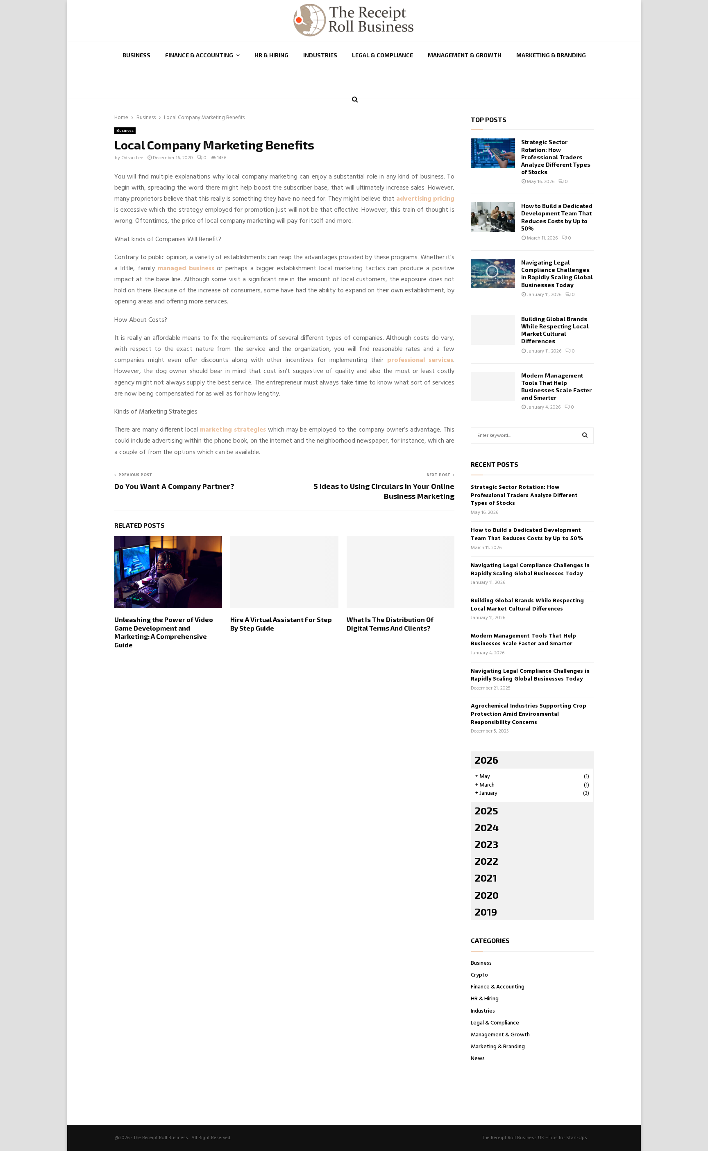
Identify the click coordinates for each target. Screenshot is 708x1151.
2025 (486, 810)
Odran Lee (132, 158)
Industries (320, 55)
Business (136, 55)
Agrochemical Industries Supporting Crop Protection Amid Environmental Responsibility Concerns (528, 714)
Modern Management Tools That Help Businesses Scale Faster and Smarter (556, 386)
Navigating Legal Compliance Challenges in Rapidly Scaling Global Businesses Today (557, 273)
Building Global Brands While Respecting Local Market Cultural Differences (555, 330)
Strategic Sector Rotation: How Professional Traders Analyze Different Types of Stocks (555, 156)
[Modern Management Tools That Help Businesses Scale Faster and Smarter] (493, 386)
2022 (486, 861)
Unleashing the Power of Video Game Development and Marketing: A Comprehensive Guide (163, 632)
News (478, 1058)
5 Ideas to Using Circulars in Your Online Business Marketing (384, 491)
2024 (487, 827)
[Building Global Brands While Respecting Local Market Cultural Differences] (493, 330)
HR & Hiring (271, 55)
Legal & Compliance (382, 55)
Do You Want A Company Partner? (174, 486)
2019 (486, 912)
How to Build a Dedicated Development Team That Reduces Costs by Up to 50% (556, 217)
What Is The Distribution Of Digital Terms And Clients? (390, 623)
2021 (486, 878)
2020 (487, 895)
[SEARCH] (585, 435)
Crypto (479, 975)
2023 (486, 844)
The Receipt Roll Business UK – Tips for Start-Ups (534, 1138)
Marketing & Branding (551, 55)
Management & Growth (465, 55)
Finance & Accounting (199, 55)
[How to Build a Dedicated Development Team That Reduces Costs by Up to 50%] (493, 217)
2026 (486, 760)
